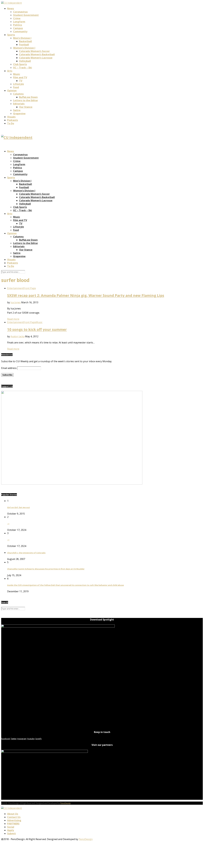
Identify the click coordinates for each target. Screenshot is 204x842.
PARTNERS (13, 823)
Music (16, 74)
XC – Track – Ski (22, 67)
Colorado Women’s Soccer (34, 51)
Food (16, 87)
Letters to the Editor (25, 100)
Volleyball (25, 61)
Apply (10, 830)
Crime (16, 18)
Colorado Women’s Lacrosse (35, 57)
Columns (18, 93)
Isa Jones (15, 302)
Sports (11, 34)
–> (8, 523)
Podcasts (12, 120)
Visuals (11, 116)
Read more (13, 319)
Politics (17, 25)
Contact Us (13, 817)
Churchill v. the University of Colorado (26, 552)
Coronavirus (20, 11)
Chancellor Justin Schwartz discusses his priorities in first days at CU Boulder (46, 568)
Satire (16, 110)
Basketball (25, 41)
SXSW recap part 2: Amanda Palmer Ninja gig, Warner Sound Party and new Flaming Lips (85, 295)
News (10, 8)
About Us (12, 813)
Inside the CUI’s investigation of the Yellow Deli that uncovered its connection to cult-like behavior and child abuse (65, 585)
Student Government (26, 15)
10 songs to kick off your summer (37, 329)
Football (24, 44)
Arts (9, 71)
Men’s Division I (22, 38)
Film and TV (20, 77)
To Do (10, 123)
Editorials (18, 103)
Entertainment (15, 288)
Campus (18, 28)
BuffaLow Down (28, 97)
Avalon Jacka (17, 336)
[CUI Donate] (71, 483)
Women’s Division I (24, 48)
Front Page (29, 288)
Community (20, 31)
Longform (19, 21)
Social (10, 827)
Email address (9, 368)
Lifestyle (18, 84)
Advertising (14, 820)
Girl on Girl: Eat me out (18, 507)
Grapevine (19, 113)
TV (20, 80)
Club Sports (20, 64)
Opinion (12, 90)
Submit (11, 833)
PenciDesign (65, 803)
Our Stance (25, 107)
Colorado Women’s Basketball (37, 54)
